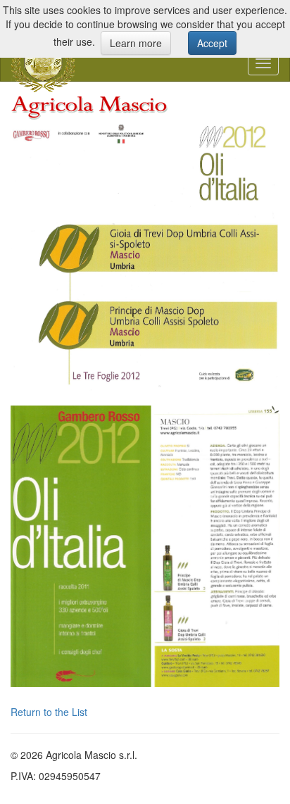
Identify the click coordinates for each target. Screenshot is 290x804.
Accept (212, 43)
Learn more (136, 43)
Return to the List (49, 712)
